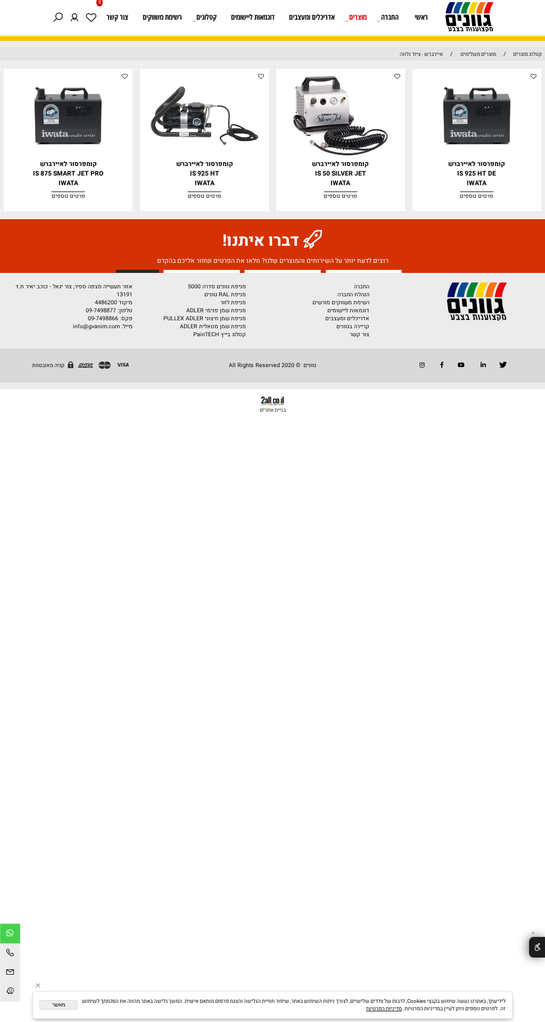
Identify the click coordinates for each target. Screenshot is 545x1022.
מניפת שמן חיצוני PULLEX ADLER (204, 318)
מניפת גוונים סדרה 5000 (217, 286)
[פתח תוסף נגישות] (537, 947)
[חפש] (58, 17)
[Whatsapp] (10, 934)
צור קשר (117, 17)
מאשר (58, 1005)
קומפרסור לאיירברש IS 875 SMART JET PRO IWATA (68, 173)
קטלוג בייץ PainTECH (219, 334)
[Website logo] (465, 19)
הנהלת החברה (353, 294)
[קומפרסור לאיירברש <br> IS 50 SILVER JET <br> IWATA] (341, 157)
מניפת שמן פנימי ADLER (216, 310)
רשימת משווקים (162, 17)
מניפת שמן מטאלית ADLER (213, 326)
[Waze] (10, 992)
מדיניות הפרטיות (384, 1008)
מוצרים (358, 17)
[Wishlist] (91, 17)
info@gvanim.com (95, 326)
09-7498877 (101, 310)
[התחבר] (74, 17)
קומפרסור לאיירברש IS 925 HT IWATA (204, 173)
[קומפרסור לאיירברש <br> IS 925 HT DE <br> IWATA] (477, 157)
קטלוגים (206, 17)
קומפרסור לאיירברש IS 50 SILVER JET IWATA (340, 173)
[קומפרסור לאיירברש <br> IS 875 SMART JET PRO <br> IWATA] (68, 157)
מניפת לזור (233, 302)
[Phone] (10, 954)
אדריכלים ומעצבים (312, 17)
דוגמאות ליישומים (253, 17)
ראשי (421, 17)
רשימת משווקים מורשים (340, 302)
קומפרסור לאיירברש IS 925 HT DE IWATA (476, 173)
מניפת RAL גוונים (225, 294)
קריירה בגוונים (352, 326)
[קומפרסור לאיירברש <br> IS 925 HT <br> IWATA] (204, 157)
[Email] (10, 973)
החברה (390, 17)
